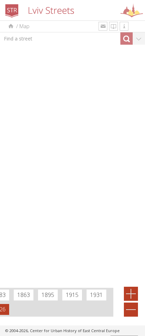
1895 (48, 295)
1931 (96, 295)
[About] (124, 26)
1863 (23, 295)
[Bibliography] (113, 26)
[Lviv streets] (10, 26)
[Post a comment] (103, 26)
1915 (72, 295)
